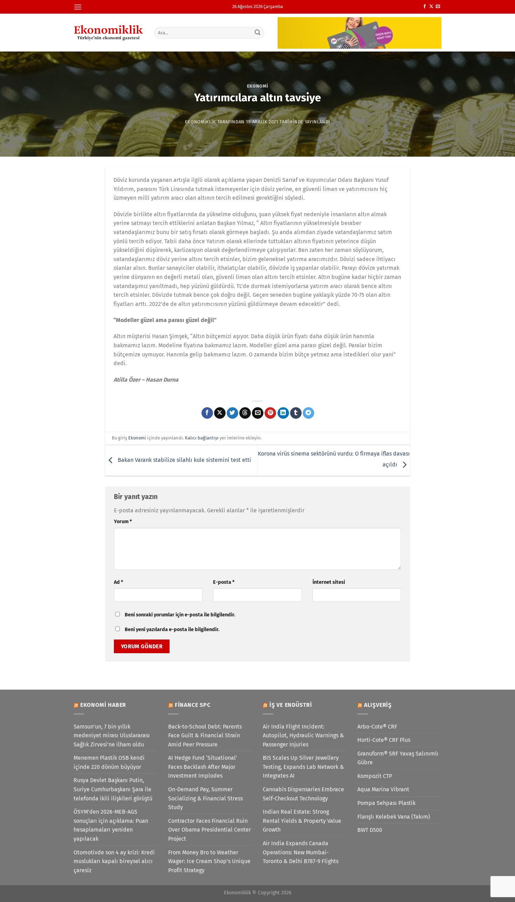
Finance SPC (193, 705)
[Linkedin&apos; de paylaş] (283, 413)
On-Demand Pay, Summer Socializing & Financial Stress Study (205, 798)
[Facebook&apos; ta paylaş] (207, 413)
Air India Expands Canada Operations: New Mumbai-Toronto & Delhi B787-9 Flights (300, 852)
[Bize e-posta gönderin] (438, 6)
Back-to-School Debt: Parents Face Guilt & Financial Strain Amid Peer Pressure (205, 735)
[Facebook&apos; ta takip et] (425, 6)
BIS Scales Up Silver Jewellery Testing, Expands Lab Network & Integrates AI (303, 766)
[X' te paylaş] (220, 413)
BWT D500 (369, 830)
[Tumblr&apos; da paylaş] (296, 413)
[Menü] (78, 7)
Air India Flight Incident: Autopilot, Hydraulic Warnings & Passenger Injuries (303, 735)
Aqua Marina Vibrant (383, 789)
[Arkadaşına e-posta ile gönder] (257, 413)
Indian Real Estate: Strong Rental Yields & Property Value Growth (302, 820)
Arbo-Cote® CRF (377, 726)
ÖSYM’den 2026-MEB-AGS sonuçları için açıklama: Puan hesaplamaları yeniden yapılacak (111, 825)
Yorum (123, 522)
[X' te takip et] (431, 6)
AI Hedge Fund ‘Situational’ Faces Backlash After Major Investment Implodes (202, 766)
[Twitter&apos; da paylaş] (232, 413)
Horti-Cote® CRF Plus (383, 740)
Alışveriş (378, 705)
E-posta (223, 582)
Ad (118, 582)
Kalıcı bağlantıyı (202, 437)
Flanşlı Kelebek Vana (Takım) (393, 816)
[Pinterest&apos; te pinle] (270, 413)
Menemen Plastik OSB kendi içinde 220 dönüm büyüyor (109, 762)
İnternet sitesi (329, 582)
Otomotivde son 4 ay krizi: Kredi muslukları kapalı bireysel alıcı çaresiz (114, 861)
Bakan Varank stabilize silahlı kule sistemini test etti (183, 460)
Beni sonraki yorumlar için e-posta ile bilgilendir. (180, 615)
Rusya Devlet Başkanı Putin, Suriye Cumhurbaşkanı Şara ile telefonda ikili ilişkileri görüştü (113, 789)
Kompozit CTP (374, 776)
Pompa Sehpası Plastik (386, 803)
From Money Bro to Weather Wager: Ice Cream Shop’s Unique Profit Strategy (209, 861)
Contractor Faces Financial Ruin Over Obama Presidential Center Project (209, 830)
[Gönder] (258, 33)
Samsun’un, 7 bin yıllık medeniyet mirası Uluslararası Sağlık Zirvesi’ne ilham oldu (112, 735)
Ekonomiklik (200, 121)
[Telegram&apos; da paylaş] (308, 413)
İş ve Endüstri (290, 705)
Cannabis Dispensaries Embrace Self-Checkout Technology (303, 794)
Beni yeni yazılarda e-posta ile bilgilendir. (172, 630)
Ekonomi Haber (103, 705)
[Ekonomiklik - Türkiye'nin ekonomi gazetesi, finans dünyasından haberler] (109, 32)
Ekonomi (257, 86)
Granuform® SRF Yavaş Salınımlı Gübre (398, 758)
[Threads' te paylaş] (245, 413)
